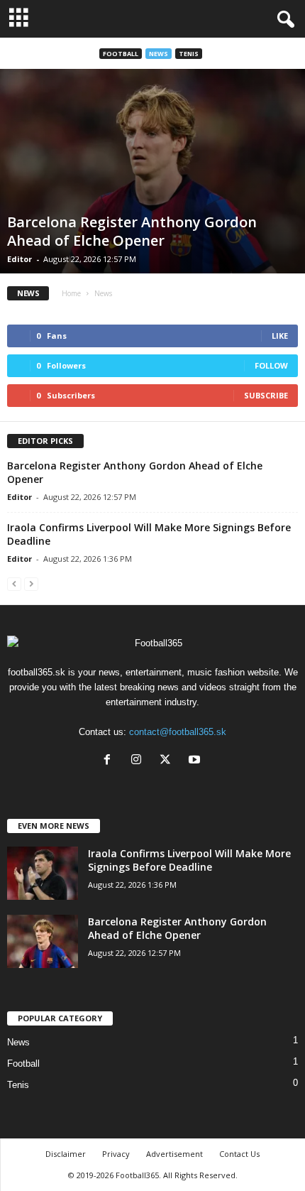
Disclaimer (65, 1153)
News (158, 53)
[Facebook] (110, 761)
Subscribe (266, 395)
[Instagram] (139, 761)
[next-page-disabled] (31, 583)
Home (71, 293)
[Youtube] (196, 761)
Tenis (189, 53)
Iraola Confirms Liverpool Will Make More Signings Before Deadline (189, 860)
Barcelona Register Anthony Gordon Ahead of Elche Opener (132, 231)
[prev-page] (14, 583)
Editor (19, 259)
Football (120, 53)
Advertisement (174, 1153)
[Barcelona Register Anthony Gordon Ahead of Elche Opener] (152, 171)
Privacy (116, 1153)
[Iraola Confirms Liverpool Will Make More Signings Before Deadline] (42, 873)
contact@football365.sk (177, 732)
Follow (271, 365)
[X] (168, 761)
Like (280, 335)
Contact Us (239, 1153)
